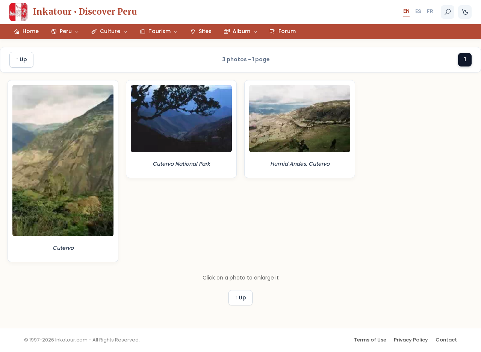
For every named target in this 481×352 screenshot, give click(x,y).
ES (418, 11)
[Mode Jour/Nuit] (465, 12)
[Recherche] (447, 12)
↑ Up (21, 59)
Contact (446, 339)
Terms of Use (370, 339)
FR (430, 11)
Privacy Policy (411, 339)
